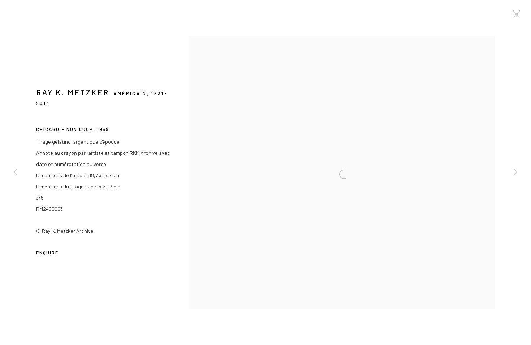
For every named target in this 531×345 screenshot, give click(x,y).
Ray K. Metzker (72, 92)
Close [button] (514, 16)
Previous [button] (15, 172)
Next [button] (515, 172)
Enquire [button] (47, 253)
